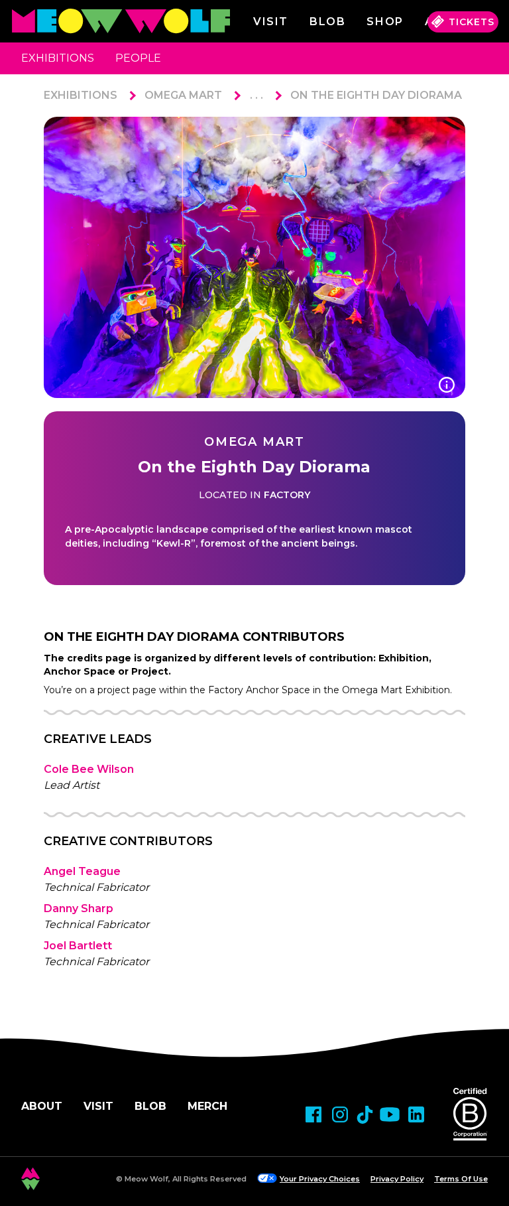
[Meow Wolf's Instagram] (340, 1114)
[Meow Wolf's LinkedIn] (416, 1114)
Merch (207, 1106)
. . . (256, 95)
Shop (385, 21)
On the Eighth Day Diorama (376, 95)
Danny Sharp (78, 908)
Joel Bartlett (78, 945)
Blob (327, 21)
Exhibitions (57, 58)
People (138, 58)
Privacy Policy (397, 1178)
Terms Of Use (461, 1178)
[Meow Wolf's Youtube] (389, 1114)
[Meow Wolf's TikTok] (365, 1115)
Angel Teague (82, 871)
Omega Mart (183, 95)
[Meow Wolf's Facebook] (313, 1114)
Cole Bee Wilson (89, 769)
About (41, 1106)
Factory (287, 495)
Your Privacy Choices (320, 1178)
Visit (270, 21)
